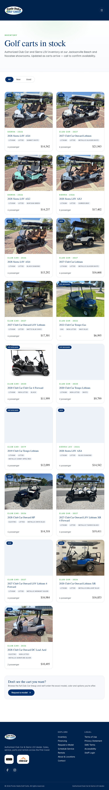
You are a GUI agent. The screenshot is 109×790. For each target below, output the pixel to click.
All (9, 79)
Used (28, 79)
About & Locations (66, 756)
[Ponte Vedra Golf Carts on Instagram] (15, 770)
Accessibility (90, 749)
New (18, 79)
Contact (61, 760)
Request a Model (66, 745)
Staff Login (90, 752)
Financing (62, 741)
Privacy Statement (93, 741)
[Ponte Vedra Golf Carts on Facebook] (7, 770)
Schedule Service (66, 749)
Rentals (61, 752)
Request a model (19, 692)
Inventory (62, 737)
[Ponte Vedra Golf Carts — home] (14, 10)
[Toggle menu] (101, 10)
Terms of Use (91, 737)
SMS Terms (90, 745)
